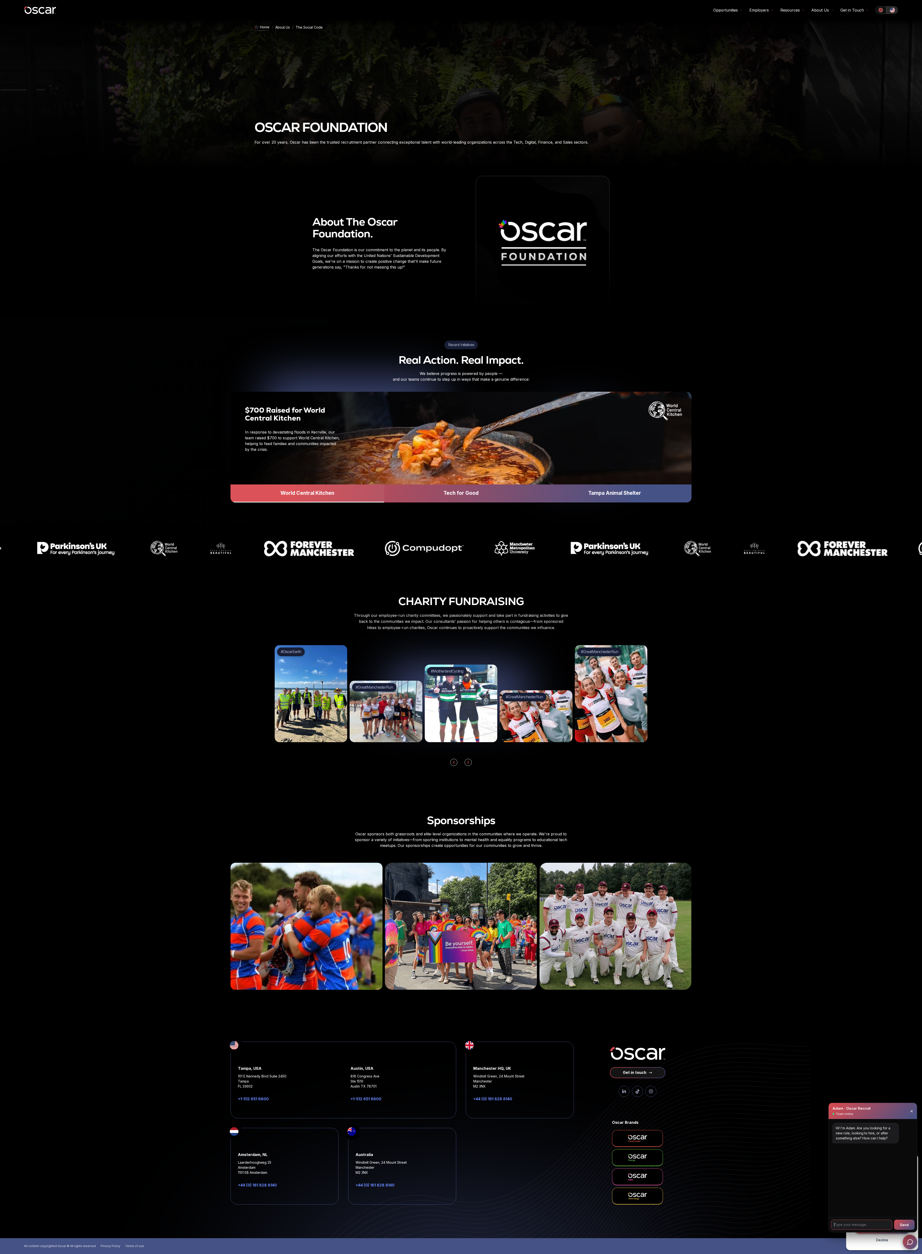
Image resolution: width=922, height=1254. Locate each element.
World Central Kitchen (307, 493)
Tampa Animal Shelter (614, 493)
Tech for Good (461, 493)
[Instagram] (650, 1091)
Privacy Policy (110, 1246)
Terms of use (134, 1246)
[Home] (40, 10)
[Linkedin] (624, 1091)
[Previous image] (454, 762)
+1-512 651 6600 (253, 1098)
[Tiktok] (637, 1091)
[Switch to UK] (880, 10)
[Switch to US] (892, 10)
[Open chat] (910, 1242)
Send (904, 1225)
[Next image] (468, 762)
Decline (882, 1240)
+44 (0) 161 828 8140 (492, 1098)
